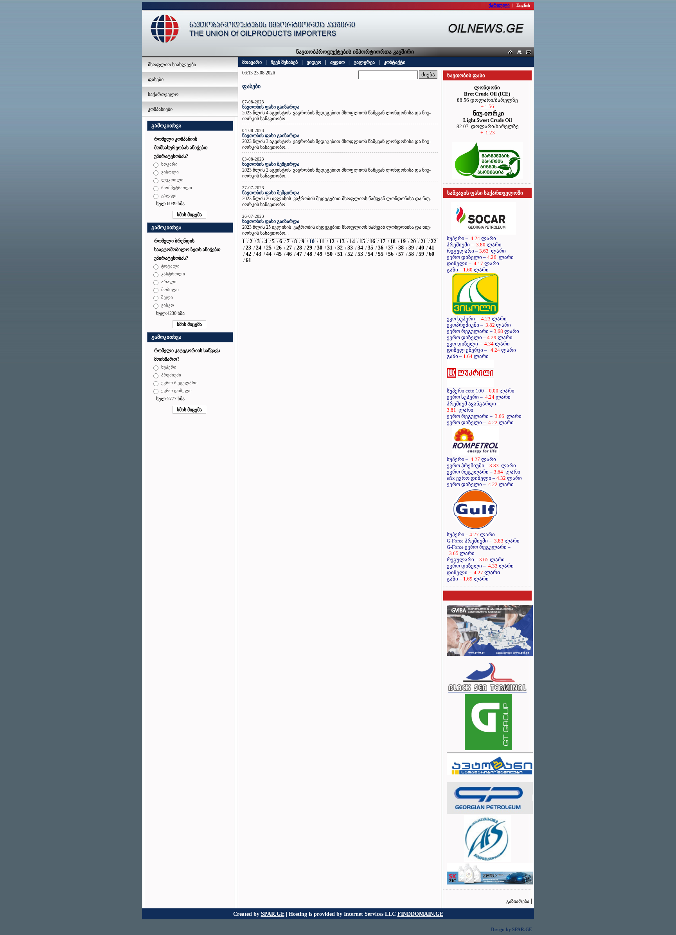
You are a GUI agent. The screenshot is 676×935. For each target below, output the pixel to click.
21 (423, 241)
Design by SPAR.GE (511, 929)
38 (401, 248)
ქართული (499, 5)
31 (330, 248)
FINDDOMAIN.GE (420, 914)
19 (403, 241)
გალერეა (364, 62)
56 (391, 254)
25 (268, 248)
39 (411, 248)
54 (370, 254)
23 (248, 248)
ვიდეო (314, 62)
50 (330, 254)
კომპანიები (160, 109)
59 (421, 254)
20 (413, 241)
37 (391, 248)
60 (431, 254)
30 (319, 248)
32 (340, 248)
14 (352, 241)
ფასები (156, 79)
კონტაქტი (394, 62)
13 (342, 241)
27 (289, 248)
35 (370, 248)
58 (411, 254)
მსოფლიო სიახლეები (172, 64)
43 (258, 254)
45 (279, 254)
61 (248, 260)
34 (360, 248)
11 (321, 241)
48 (309, 254)
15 (362, 241)
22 (433, 241)
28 (299, 248)
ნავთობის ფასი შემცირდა (270, 164)
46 (289, 254)
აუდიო (337, 62)
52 (350, 254)
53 (360, 254)
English (523, 5)
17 (382, 241)
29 (309, 248)
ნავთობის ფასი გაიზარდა (270, 107)
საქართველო (163, 94)
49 (319, 254)
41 (431, 248)
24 (258, 248)
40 (421, 248)
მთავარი (252, 62)
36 (380, 248)
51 (340, 254)
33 (350, 248)
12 (331, 241)
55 (380, 254)
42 (248, 254)
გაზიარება (517, 901)
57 (401, 254)
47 (299, 254)
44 (268, 254)
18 (393, 241)
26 (279, 248)
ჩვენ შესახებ (284, 62)
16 (372, 241)
